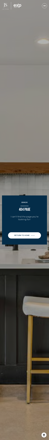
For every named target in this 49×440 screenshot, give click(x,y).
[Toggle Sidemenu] (44, 5)
